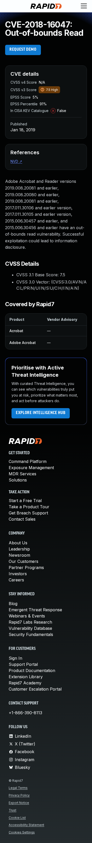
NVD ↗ (16, 161)
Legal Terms (18, 788)
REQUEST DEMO (23, 50)
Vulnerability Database (30, 628)
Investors (18, 573)
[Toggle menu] (84, 6)
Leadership (19, 549)
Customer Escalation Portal (35, 689)
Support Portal (23, 664)
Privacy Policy (19, 795)
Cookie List (17, 818)
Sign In (15, 658)
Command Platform (28, 461)
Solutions (18, 480)
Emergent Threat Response (35, 609)
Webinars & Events (27, 615)
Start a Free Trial (25, 500)
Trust (12, 810)
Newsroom (19, 555)
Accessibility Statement (26, 825)
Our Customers (23, 561)
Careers (16, 579)
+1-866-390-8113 (25, 712)
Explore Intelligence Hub (40, 413)
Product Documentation (32, 670)
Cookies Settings (22, 832)
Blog (13, 603)
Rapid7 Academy (25, 682)
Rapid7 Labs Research (30, 622)
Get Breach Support (28, 512)
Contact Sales (22, 519)
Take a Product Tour (29, 506)
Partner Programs (26, 567)
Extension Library (26, 676)
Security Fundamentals (31, 634)
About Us (18, 542)
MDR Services (22, 473)
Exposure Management (31, 467)
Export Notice (19, 803)
